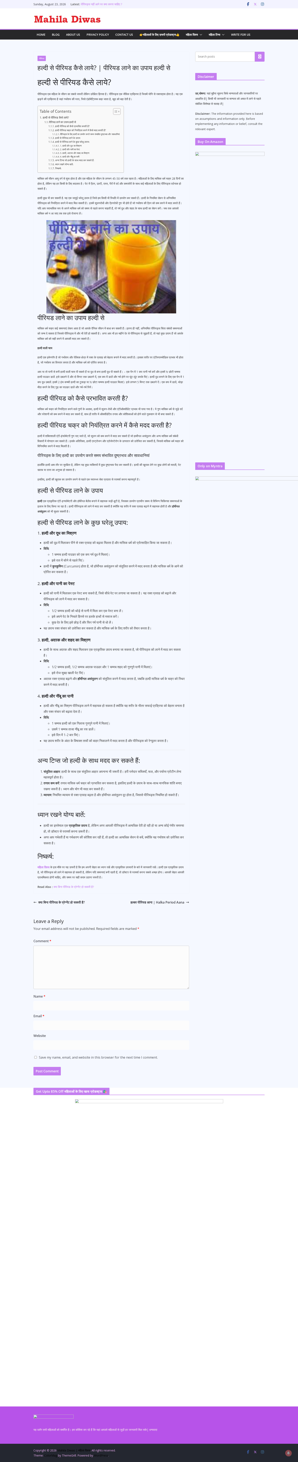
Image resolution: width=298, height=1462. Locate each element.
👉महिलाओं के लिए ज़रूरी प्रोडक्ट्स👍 (159, 34)
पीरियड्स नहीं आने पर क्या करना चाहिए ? (101, 4)
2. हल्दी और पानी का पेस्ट (70, 149)
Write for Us (240, 34)
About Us (73, 34)
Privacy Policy (98, 34)
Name (39, 996)
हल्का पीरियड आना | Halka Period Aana (157, 902)
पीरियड (41, 58)
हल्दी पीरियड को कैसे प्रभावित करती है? (72, 126)
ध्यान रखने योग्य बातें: (64, 164)
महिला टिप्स (214, 34)
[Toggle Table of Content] (115, 111)
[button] (200, 35)
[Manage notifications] (288, 1453)
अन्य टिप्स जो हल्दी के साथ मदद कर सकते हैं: (74, 160)
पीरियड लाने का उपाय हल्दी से (62, 122)
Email (38, 1016)
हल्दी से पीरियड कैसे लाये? (56, 117)
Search (260, 56)
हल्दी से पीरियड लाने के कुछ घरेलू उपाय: (72, 141)
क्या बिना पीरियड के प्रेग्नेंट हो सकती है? (74, 887)
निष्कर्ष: (58, 168)
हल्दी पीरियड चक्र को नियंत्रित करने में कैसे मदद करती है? (80, 130)
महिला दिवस (192, 34)
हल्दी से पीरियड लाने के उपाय (67, 137)
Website (39, 1035)
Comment (42, 941)
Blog (56, 34)
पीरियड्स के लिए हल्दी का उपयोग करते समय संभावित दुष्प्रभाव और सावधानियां (90, 134)
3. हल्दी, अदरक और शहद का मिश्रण (74, 153)
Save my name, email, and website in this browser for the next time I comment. (98, 1057)
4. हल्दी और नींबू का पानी (69, 156)
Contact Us (124, 34)
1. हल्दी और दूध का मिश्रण (71, 145)
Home (41, 34)
